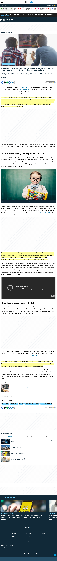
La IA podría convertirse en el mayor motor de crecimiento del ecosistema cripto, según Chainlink (32, 440)
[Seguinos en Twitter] (32, 553)
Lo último (14, 530)
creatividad (14, 403)
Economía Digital (28, 530)
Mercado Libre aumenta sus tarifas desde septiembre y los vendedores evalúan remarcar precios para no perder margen (32, 452)
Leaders (14, 536)
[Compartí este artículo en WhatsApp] (7, 82)
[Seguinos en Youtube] (36, 553)
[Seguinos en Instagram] (20, 553)
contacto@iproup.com (6, 547)
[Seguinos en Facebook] (24, 553)
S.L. (4, 522)
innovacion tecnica (46, 403)
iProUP (4, 77)
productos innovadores (32, 403)
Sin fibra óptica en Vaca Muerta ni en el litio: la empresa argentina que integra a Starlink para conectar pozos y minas (33, 446)
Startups (43, 533)
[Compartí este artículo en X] (5, 82)
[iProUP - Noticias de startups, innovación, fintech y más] (28, 2)
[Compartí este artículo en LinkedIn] (9, 82)
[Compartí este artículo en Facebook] (2, 82)
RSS (28, 541)
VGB (51, 522)
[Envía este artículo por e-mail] (14, 82)
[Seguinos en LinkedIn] (28, 553)
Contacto (28, 536)
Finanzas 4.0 (43, 530)
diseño (21, 403)
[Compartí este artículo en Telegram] (12, 82)
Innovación (28, 533)
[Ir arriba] (55, 555)
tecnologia (5, 403)
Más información (5, 15)
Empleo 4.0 (14, 533)
